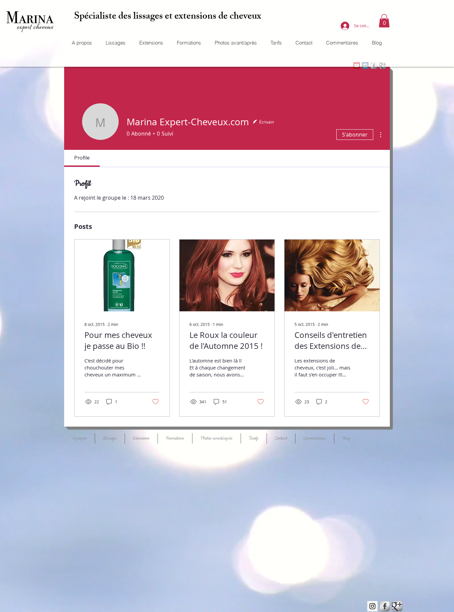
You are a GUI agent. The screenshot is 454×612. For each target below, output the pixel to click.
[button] (384, 21)
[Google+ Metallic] (397, 606)
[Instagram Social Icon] (372, 606)
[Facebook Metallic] (385, 606)
